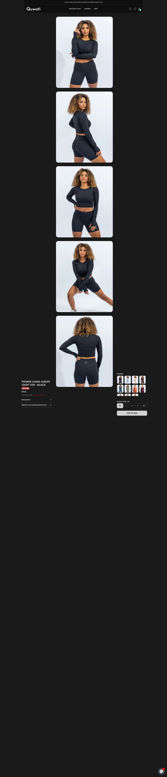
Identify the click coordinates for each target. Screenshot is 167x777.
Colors (120, 374)
